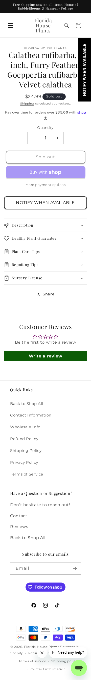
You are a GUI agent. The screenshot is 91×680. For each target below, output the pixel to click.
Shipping (27, 103)
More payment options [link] (46, 185)
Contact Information (31, 415)
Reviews (19, 526)
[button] (10, 25)
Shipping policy (64, 661)
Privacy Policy (24, 462)
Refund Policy (24, 439)
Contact (18, 515)
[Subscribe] (75, 568)
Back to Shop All (26, 403)
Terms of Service (26, 474)
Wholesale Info (25, 427)
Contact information (48, 669)
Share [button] (48, 294)
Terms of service (32, 661)
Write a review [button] (45, 356)
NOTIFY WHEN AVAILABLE (45, 202)
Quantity (45, 128)
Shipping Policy (25, 450)
